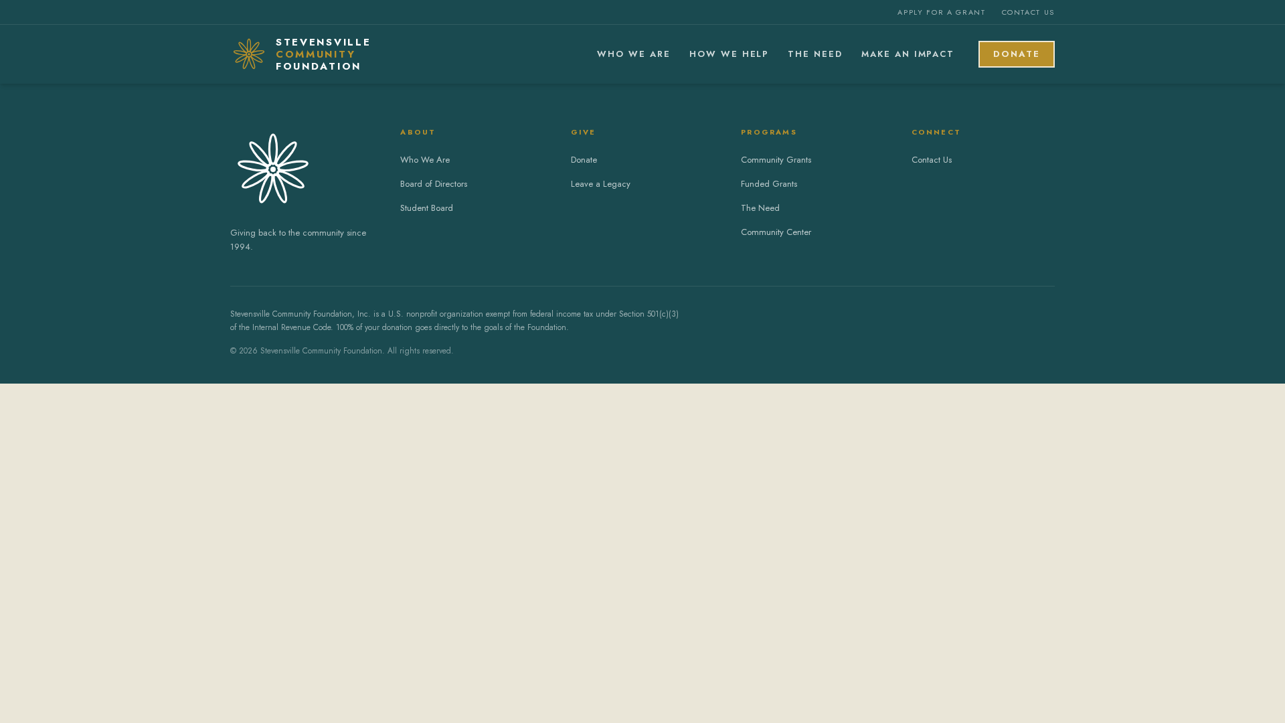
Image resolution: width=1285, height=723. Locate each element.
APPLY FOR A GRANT (941, 12)
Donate (584, 159)
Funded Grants (769, 183)
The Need (760, 208)
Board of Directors (433, 183)
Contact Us (932, 159)
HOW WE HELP (729, 54)
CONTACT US (1028, 12)
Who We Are (425, 159)
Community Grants (776, 159)
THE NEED (815, 54)
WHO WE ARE (634, 54)
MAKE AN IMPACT (907, 54)
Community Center (776, 232)
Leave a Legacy (600, 183)
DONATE (1016, 54)
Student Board (426, 208)
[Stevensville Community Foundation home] (301, 169)
